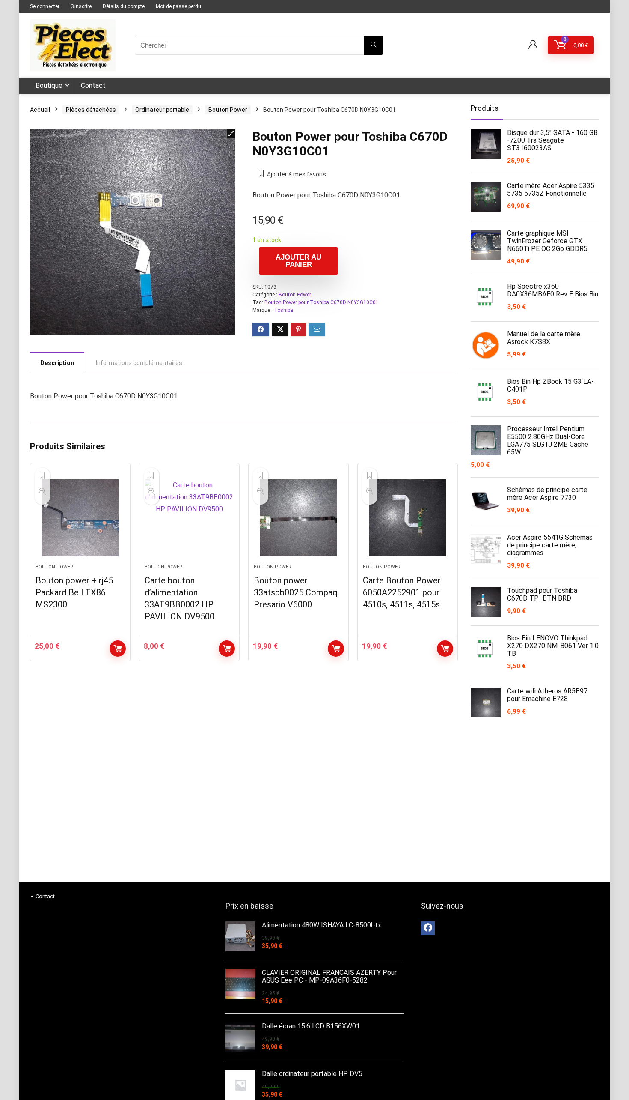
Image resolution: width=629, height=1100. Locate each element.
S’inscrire (81, 6)
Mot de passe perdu (178, 6)
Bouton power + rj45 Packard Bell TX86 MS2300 (74, 592)
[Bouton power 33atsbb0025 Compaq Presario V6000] (298, 517)
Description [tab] (57, 362)
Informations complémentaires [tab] (139, 362)
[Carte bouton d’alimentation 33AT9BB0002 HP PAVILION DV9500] (189, 517)
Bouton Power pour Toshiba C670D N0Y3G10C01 (321, 302)
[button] (231, 133)
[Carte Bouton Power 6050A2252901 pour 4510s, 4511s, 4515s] (407, 517)
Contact (93, 85)
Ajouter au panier (298, 261)
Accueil (40, 109)
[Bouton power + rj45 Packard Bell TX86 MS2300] (80, 517)
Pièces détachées (91, 109)
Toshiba (283, 310)
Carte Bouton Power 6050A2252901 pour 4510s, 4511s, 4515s (402, 592)
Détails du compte (124, 6)
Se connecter (44, 6)
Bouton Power (227, 109)
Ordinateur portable (162, 109)
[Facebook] (428, 928)
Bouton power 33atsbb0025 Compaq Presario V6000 (296, 592)
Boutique (49, 85)
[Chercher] (373, 45)
